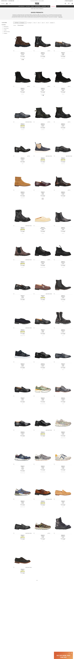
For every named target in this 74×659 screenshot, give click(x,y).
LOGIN (71, 1)
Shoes (32, 6)
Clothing (28, 6)
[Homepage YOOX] (37, 3)
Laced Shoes (6, 28)
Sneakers (5, 33)
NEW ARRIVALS (21, 6)
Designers (44, 6)
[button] (7, 24)
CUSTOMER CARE (11, 0)
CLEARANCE (53, 6)
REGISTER (67, 0)
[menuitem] (2, 3)
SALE (48, 6)
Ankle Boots (6, 26)
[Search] (65, 3)
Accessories (37, 6)
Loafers (5, 29)
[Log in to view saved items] (69, 3)
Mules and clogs (7, 31)
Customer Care (43, 0)
